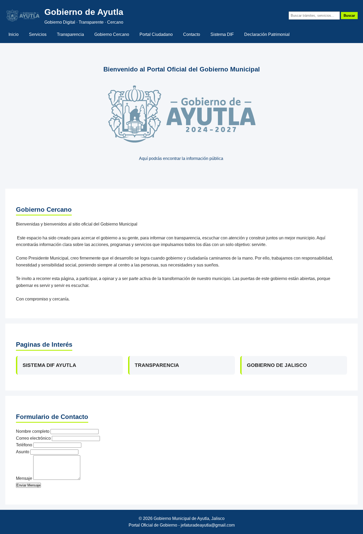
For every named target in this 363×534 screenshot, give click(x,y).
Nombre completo (32, 431)
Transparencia (70, 34)
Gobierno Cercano (111, 34)
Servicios (38, 34)
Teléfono (24, 445)
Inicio (14, 34)
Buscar (349, 16)
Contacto (191, 34)
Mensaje (24, 478)
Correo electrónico (33, 438)
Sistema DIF (222, 34)
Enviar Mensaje (28, 485)
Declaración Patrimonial (267, 34)
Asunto (22, 452)
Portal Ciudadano (156, 34)
